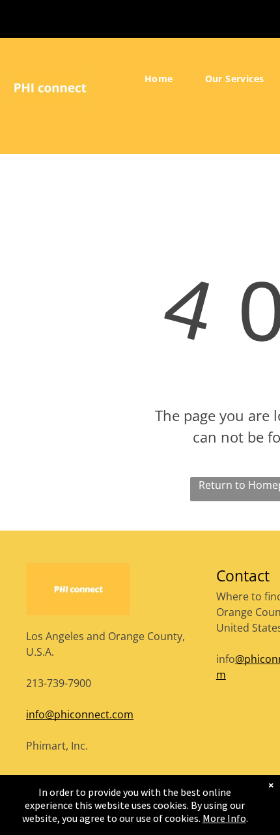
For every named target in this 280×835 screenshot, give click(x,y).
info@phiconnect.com (79, 714)
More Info (224, 818)
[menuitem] (163, 79)
